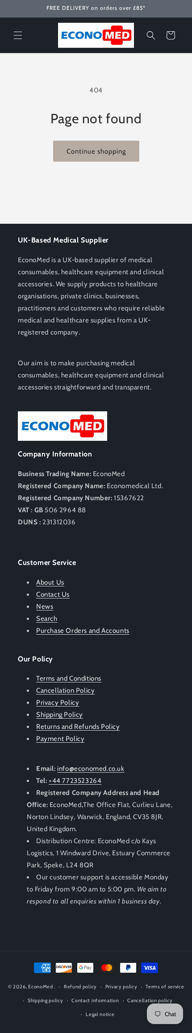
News (44, 606)
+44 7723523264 (75, 781)
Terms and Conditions (68, 678)
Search (47, 619)
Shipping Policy (59, 715)
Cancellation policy (149, 1000)
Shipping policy (45, 1000)
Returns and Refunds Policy (78, 727)
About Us (50, 582)
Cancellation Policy (65, 690)
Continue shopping (96, 151)
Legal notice (100, 1014)
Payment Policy (60, 739)
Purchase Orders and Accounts (82, 631)
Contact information (95, 1000)
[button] (18, 35)
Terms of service (165, 986)
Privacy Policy (57, 702)
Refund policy (80, 986)
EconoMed (40, 986)
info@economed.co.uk (90, 769)
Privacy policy (121, 986)
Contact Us (53, 594)
